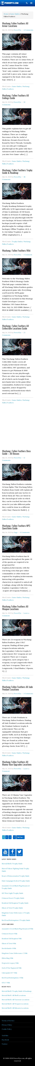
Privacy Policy (7, 1025)
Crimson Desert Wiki (9, 934)
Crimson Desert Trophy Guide (13, 898)
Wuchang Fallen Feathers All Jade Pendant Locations (17, 688)
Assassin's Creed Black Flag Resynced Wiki (17, 929)
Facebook (5, 1040)
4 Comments (28, 30)
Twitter (4, 1044)
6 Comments (25, 532)
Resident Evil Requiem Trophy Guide (15, 903)
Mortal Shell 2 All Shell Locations (14, 995)
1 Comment (28, 255)
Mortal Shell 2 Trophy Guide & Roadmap (16, 991)
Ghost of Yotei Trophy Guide (12, 908)
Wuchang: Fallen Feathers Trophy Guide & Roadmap (17, 171)
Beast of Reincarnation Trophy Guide (15, 876)
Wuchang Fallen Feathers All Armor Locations (15, 24)
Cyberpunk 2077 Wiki (9, 973)
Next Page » (20, 837)
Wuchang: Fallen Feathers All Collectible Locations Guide (15, 327)
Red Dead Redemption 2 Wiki (12, 978)
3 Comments (28, 694)
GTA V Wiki (6, 983)
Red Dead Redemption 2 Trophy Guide (16, 920)
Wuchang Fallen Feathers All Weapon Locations (15, 607)
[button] (26, 3)
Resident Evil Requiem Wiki (11, 939)
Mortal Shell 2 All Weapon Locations (15, 1004)
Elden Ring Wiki (7, 958)
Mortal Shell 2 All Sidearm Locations (15, 1008)
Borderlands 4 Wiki (9, 948)
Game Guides (17, 86)
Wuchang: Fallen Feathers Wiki (16, 250)
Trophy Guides (17, 241)
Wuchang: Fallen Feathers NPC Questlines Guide (16, 527)
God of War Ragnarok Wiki (11, 968)
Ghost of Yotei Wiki (9, 943)
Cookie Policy (7, 1029)
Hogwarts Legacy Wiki (10, 963)
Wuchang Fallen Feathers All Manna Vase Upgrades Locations (17, 763)
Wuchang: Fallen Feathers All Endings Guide (15, 96)
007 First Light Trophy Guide (12, 893)
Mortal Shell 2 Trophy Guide (12, 864)
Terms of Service (8, 1021)
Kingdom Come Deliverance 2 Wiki (14, 953)
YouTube (5, 1036)
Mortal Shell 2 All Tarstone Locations (15, 1000)
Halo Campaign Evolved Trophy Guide (16, 881)
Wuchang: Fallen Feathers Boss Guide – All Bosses (16, 452)
